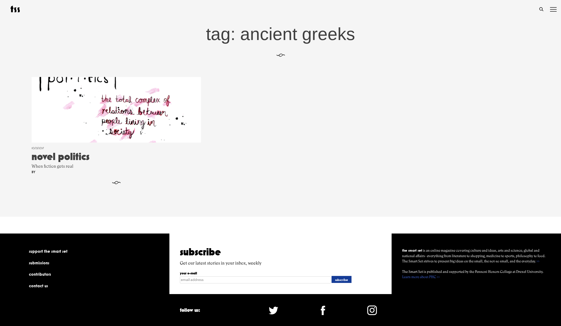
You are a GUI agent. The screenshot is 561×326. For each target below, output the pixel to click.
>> (538, 261)
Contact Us (38, 286)
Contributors (40, 274)
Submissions (39, 263)
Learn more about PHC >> (421, 277)
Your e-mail (188, 273)
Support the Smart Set (48, 251)
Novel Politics (60, 156)
